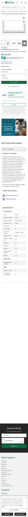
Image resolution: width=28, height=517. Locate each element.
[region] (14, 506)
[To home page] (10, 2)
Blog (2, 478)
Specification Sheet (11, 199)
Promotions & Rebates (7, 470)
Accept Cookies (20, 514)
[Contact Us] (21, 2)
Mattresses (4, 464)
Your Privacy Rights (14, 509)
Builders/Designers (6, 474)
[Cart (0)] (25, 2)
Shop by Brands (5, 484)
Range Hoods (15, 11)
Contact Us (4, 480)
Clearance (4, 468)
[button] (2, 2)
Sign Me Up (14, 446)
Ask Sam (14, 105)
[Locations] (17, 2)
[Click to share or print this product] (23, 18)
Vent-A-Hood (9, 61)
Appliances (3, 11)
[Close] (26, 498)
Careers (3, 482)
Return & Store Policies (7, 485)
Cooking (9, 11)
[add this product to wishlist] (23, 22)
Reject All (7, 514)
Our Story (3, 476)
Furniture (3, 462)
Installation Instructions (12, 195)
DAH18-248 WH (8, 63)
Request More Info (15, 86)
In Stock (3, 466)
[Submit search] (24, 7)
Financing (3, 472)
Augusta (4, 493)
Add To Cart (14, 82)
